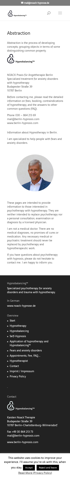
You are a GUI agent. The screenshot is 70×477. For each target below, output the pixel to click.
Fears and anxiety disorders (26, 350)
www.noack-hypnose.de (21, 306)
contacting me (24, 97)
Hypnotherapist (19, 361)
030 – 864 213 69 (25, 115)
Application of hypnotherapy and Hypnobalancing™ (29, 343)
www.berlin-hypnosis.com (22, 123)
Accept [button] (29, 468)
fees (28, 101)
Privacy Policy (18, 376)
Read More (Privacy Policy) (35, 473)
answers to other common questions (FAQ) (32, 107)
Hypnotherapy (18, 326)
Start (12, 321)
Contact (14, 366)
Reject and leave (48, 468)
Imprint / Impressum (22, 371)
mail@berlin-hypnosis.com (23, 119)
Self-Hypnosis (18, 336)
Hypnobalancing (19, 331)
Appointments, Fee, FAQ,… (25, 356)
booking (36, 101)
